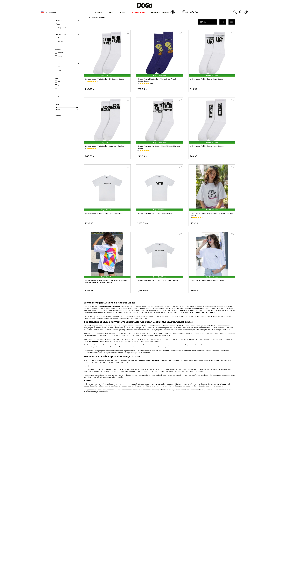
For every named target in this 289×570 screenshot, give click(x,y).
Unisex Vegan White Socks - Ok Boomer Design (104, 79)
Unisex (60, 56)
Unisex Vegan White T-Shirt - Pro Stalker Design (105, 213)
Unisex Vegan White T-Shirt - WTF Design (155, 213)
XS (59, 81)
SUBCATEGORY (60, 35)
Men (111, 12)
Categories (59, 20)
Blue (59, 71)
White (60, 67)
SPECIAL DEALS (138, 12)
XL (59, 97)
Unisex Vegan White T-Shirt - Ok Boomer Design (158, 280)
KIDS (122, 12)
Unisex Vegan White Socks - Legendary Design (104, 146)
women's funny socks (193, 351)
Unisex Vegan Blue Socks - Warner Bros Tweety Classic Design (157, 80)
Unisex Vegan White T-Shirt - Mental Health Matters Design (211, 214)
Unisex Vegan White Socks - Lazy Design (206, 79)
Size (56, 78)
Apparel (59, 24)
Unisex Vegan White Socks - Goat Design (207, 146)
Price (57, 104)
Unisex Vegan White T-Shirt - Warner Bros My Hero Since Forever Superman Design (106, 281)
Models (58, 116)
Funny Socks (61, 28)
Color (57, 63)
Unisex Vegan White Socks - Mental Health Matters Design (159, 147)
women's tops (169, 351)
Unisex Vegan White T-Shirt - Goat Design (207, 280)
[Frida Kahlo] (189, 12)
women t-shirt (154, 384)
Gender (58, 49)
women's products (187, 310)
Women (98, 12)
